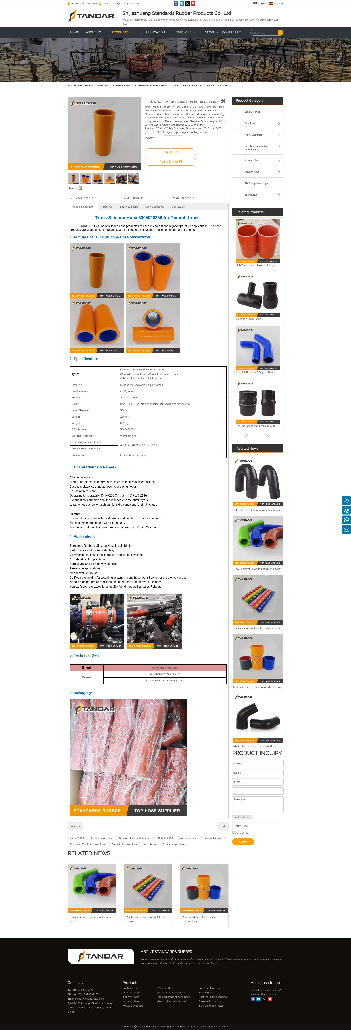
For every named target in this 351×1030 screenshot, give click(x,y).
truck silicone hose (102, 837)
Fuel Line (249, 123)
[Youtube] (193, 3)
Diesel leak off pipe (210, 988)
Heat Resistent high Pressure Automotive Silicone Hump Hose (258, 425)
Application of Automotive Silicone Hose (146, 919)
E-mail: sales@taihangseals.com (119, 3)
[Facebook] (176, 3)
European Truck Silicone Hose (87, 844)
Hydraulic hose (131, 992)
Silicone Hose (251, 160)
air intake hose (188, 837)
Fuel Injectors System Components (256, 147)
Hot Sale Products (132, 1005)
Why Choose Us (155, 206)
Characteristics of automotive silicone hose (199, 919)
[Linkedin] (182, 3)
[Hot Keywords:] (280, 32)
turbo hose (150, 844)
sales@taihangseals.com (89, 998)
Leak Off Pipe (252, 111)
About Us (107, 206)
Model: (74, 198)
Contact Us (178, 206)
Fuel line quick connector (213, 996)
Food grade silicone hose (173, 992)
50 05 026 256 (165, 837)
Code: (176, 198)
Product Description (82, 206)
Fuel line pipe (206, 992)
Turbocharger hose (174, 844)
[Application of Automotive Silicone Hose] (148, 888)
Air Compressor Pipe (256, 183)
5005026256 (77, 837)
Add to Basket (169, 161)
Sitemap (223, 1026)
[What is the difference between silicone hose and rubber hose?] (258, 718)
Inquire (168, 152)
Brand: (125, 198)
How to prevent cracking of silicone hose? (91, 919)
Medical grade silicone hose (174, 996)
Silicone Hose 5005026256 (134, 837)
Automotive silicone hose (165, 1001)
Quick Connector (253, 135)
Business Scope (129, 206)
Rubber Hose (251, 171)
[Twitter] (187, 3)
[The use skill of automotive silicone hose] (258, 481)
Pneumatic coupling (210, 1001)
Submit (243, 841)
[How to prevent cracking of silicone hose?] (92, 888)
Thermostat (250, 194)
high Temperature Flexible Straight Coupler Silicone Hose (258, 265)
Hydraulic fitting (131, 1001)
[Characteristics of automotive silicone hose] (204, 888)
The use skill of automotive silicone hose (258, 509)
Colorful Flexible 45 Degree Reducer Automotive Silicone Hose (258, 372)
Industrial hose (130, 996)
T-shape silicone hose (248, 318)
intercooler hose (213, 837)
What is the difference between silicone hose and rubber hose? (258, 746)
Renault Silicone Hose (124, 844)
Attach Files (242, 817)
